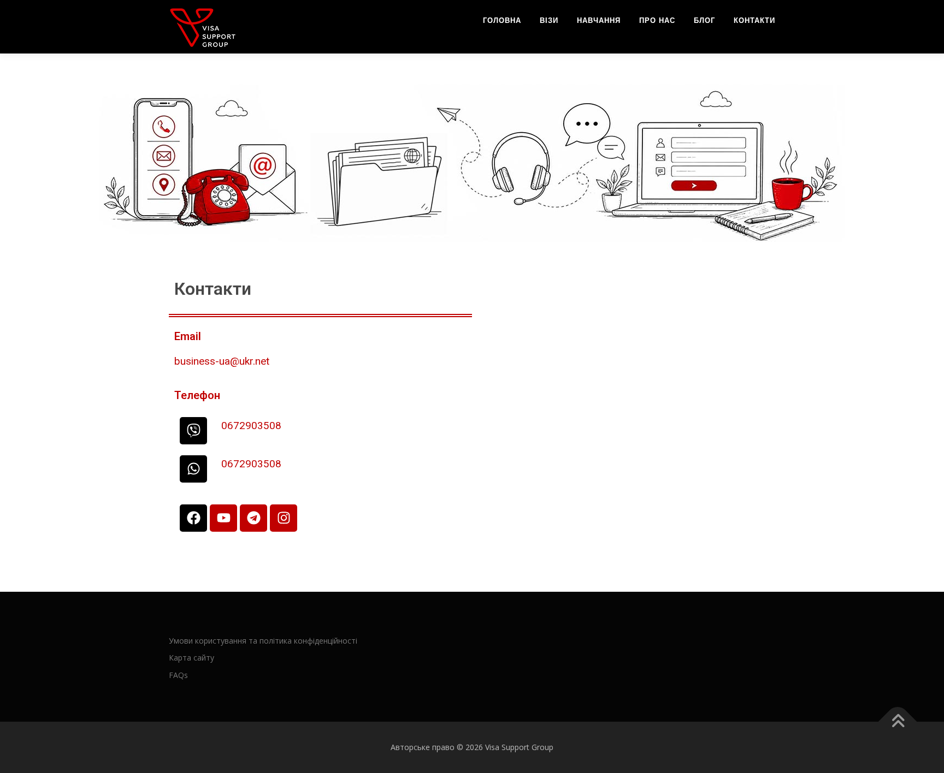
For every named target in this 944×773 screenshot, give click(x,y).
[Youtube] (223, 518)
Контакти (754, 20)
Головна (502, 20)
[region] (472, 163)
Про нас (657, 20)
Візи (549, 20)
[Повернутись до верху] (897, 722)
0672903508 (251, 425)
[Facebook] (193, 518)
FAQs (178, 675)
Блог (704, 20)
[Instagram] (283, 518)
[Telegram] (253, 518)
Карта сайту (191, 657)
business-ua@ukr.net (221, 361)
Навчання (599, 20)
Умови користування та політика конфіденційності (263, 640)
